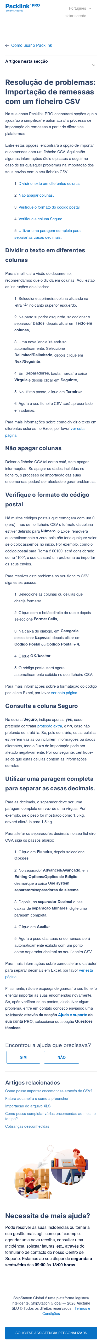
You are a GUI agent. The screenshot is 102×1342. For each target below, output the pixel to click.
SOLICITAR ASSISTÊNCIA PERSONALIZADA (51, 1332)
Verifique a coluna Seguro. (41, 218)
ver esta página (64, 692)
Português (78, 8)
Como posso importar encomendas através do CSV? (48, 1090)
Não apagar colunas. (36, 195)
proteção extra (49, 725)
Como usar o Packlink (31, 45)
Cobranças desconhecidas (27, 1126)
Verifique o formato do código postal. (50, 207)
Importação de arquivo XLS (27, 1105)
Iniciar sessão (75, 15)
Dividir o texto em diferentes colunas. (50, 183)
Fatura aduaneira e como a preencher (37, 1098)
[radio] (23, 1057)
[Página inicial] (22, 7)
